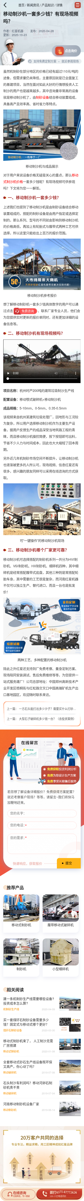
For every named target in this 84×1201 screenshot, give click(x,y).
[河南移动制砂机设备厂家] (70, 1109)
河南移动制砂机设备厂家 (21, 1104)
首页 (21, 5)
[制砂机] (21, 951)
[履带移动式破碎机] (60, 907)
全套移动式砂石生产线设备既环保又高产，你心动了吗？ (27, 1064)
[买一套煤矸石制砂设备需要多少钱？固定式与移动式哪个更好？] (70, 1025)
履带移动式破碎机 (61, 924)
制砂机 (21, 968)
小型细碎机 (60, 968)
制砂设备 (42, 97)
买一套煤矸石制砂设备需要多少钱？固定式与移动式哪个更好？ (26, 1022)
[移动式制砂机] (21, 907)
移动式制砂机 (21, 924)
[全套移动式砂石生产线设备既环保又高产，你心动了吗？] (70, 1067)
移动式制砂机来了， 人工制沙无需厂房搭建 (28, 1043)
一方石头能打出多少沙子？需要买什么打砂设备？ (50, 709)
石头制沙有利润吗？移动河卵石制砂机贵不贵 (27, 1085)
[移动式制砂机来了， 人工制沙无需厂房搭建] (70, 1046)
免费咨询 (28, 311)
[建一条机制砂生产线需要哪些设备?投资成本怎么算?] (70, 1004)
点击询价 (71, 50)
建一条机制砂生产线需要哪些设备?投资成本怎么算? (28, 1001)
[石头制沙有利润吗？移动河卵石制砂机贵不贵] (70, 1088)
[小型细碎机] (60, 951)
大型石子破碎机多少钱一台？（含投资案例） (47, 719)
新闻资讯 (33, 5)
